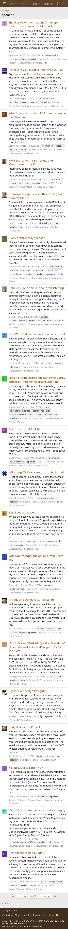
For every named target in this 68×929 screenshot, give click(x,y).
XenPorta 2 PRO (9, 926)
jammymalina (15, 55)
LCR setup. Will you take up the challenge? (36, 472)
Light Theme (10, 910)
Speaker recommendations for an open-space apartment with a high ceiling (35, 24)
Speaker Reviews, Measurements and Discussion (40, 106)
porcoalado (14, 406)
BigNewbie (14, 585)
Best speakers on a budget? (27, 853)
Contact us (7, 915)
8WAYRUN (37, 926)
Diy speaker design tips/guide (28, 691)
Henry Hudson (16, 541)
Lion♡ (12, 223)
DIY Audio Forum (25, 720)
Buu (11, 497)
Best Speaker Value (21, 512)
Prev (23, 896)
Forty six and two (17, 266)
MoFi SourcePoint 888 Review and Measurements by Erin (31, 162)
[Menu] (4, 4)
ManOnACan (15, 457)
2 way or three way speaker (27, 238)
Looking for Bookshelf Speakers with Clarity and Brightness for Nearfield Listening (37, 379)
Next (44, 896)
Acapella (13, 363)
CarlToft (12, 881)
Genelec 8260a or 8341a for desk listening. (37, 288)
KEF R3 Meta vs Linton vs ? (26, 767)
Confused (13, 145)
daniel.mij (13, 839)
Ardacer (12, 716)
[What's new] (57, 3)
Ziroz (11, 98)
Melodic (12, 316)
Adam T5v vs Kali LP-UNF (25, 429)
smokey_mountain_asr (20, 676)
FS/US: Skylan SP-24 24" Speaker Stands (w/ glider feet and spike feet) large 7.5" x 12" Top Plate (37, 647)
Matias (12, 179)
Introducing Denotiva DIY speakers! (32, 599)
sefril (11, 796)
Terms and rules (23, 915)
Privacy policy (40, 915)
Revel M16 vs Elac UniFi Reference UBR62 (36, 70)
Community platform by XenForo (28, 921)
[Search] (64, 3)
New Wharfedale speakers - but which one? (37, 334)
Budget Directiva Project (24, 727)
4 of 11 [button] (34, 896)
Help (51, 915)
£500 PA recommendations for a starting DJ (37, 810)
